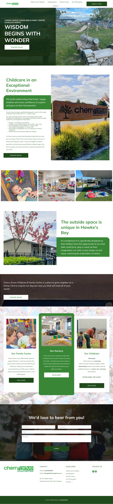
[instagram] (96, 471)
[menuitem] (37, 2)
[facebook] (93, 471)
